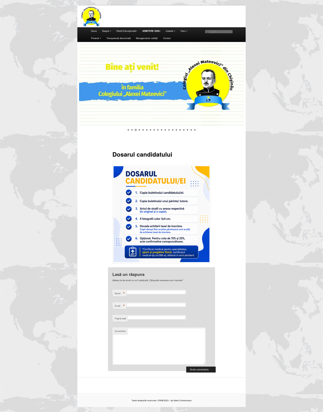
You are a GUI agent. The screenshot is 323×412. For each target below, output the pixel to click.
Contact (167, 38)
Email (120, 306)
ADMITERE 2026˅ (151, 30)
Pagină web (120, 318)
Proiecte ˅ (96, 38)
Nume (120, 293)
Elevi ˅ (184, 30)
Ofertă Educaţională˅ (126, 30)
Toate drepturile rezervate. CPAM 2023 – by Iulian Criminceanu (161, 400)
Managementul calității (147, 38)
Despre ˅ (106, 30)
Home (94, 30)
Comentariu (120, 331)
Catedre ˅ (170, 30)
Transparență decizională (118, 38)
